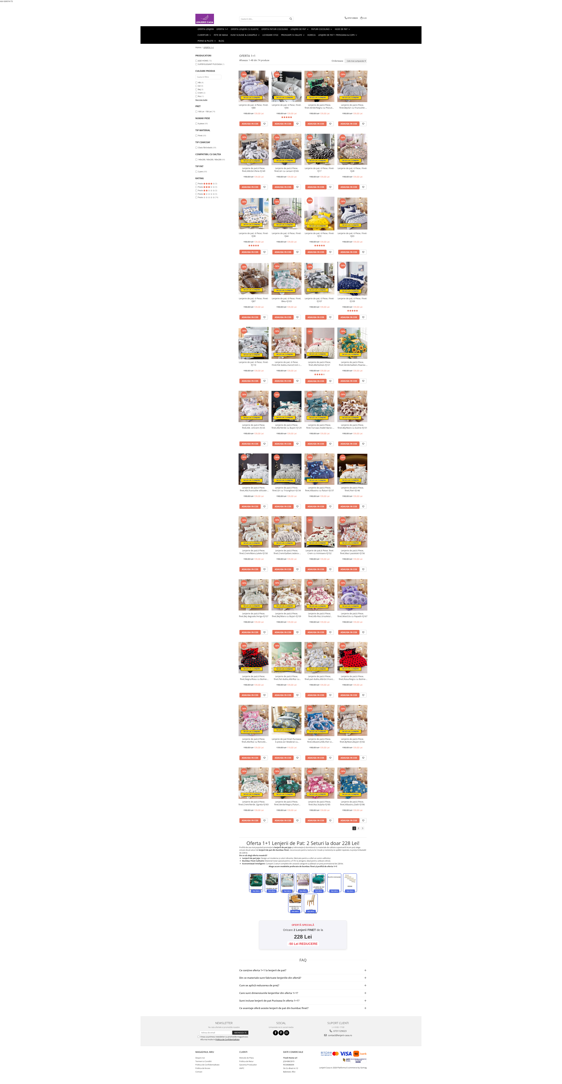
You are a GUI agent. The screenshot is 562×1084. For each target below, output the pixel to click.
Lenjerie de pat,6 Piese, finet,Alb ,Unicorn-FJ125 (253, 426)
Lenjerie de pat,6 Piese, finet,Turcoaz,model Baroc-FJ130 (319, 426)
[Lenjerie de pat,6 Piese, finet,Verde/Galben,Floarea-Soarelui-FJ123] (352, 343)
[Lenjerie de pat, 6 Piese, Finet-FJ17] (319, 149)
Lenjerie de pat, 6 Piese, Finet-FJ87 (253, 300)
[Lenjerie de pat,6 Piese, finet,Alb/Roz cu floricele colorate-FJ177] (254, 720)
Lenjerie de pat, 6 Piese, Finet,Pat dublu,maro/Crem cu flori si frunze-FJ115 (286, 363)
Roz (199, 96)
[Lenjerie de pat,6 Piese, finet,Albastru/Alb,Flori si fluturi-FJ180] (319, 720)
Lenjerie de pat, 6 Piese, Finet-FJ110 (253, 363)
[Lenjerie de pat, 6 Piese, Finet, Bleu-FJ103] (286, 278)
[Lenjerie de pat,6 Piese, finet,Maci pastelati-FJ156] (352, 531)
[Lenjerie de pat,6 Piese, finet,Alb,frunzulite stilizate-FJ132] (254, 469)
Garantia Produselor (248, 1064)
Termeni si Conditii (203, 1061)
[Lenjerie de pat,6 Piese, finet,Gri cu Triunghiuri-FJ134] (286, 469)
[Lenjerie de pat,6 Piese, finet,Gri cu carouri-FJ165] (286, 149)
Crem (200, 92)
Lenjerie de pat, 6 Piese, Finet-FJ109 (352, 300)
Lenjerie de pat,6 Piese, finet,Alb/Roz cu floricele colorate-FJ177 (253, 740)
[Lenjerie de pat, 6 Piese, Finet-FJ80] (254, 86)
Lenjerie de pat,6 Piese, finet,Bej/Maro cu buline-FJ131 (352, 426)
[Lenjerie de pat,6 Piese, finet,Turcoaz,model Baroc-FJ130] (319, 406)
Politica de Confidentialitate (227, 1039)
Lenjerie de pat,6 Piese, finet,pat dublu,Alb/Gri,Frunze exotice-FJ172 (319, 677)
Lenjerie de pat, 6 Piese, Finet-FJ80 (253, 106)
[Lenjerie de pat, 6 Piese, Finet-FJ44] (286, 213)
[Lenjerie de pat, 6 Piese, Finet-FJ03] (352, 214)
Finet (200, 135)
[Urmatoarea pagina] (362, 828)
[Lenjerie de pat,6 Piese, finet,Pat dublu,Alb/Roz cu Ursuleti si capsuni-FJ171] (286, 657)
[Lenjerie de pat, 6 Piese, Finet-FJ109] (352, 279)
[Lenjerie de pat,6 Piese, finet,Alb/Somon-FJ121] (319, 343)
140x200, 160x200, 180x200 (209, 159)
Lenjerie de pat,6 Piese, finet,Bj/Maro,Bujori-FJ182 (352, 740)
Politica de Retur (246, 1061)
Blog (221, 40)
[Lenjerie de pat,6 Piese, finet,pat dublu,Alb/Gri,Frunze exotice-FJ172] (319, 657)
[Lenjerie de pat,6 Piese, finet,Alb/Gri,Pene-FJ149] (254, 149)
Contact (198, 1071)
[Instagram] (286, 1032)
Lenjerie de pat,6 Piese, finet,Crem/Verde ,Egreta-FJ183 (254, 803)
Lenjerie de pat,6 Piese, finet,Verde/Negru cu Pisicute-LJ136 (319, 106)
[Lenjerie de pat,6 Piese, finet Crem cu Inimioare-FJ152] (319, 531)
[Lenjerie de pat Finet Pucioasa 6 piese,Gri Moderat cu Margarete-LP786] (286, 720)
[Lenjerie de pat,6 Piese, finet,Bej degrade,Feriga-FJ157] (254, 595)
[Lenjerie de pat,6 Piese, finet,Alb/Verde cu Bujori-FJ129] (286, 406)
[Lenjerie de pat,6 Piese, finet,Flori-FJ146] (352, 469)
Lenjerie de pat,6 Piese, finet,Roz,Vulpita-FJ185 (319, 803)
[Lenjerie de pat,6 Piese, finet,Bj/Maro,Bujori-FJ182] (352, 720)
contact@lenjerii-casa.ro (339, 1035)
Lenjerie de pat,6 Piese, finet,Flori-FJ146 (352, 489)
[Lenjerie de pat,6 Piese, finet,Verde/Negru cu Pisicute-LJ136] (319, 86)
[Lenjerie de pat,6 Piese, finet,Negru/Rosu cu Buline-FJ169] (254, 657)
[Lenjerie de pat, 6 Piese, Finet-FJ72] (319, 213)
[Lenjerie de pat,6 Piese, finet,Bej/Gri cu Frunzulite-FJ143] (352, 86)
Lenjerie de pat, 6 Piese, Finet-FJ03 (352, 234)
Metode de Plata (246, 1057)
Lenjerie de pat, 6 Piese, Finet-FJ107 (319, 300)
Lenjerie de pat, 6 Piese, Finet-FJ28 (352, 169)
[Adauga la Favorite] (264, 123)
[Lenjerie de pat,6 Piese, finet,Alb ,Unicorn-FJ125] (254, 406)
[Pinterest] (281, 1032)
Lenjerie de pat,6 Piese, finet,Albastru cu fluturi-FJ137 (319, 489)
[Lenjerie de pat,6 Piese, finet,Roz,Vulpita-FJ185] (319, 783)
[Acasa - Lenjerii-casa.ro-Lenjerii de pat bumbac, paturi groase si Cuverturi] (210, 19)
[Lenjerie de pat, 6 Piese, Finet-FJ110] (254, 343)
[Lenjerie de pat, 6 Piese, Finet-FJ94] (286, 86)
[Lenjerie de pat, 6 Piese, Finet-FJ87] (254, 278)
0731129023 (340, 1031)
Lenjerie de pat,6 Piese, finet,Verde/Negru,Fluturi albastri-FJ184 (286, 803)
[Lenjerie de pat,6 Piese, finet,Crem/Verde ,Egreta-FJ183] (254, 783)
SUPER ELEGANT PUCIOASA (210, 64)
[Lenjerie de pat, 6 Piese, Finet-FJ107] (319, 278)
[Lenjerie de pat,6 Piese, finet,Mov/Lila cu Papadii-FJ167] (352, 595)
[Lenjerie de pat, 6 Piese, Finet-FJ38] (254, 213)
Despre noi (200, 1057)
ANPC (241, 1068)
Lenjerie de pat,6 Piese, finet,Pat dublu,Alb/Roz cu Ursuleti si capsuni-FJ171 (286, 677)
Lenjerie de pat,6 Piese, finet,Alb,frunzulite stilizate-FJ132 (253, 489)
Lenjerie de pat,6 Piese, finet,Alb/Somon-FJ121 (319, 363)
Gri (199, 86)
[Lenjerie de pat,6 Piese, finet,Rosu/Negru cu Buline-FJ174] (352, 657)
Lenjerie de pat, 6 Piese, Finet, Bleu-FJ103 (286, 300)
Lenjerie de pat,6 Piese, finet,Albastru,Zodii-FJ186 (352, 803)
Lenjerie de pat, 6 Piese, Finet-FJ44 (286, 234)
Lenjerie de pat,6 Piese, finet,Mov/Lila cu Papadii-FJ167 (352, 615)
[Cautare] (290, 18)
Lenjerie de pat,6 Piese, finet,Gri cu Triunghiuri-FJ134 (286, 489)
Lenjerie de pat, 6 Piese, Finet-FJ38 (253, 234)
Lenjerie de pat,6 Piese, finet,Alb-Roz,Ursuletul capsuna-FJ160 (319, 615)
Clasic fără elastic (205, 147)
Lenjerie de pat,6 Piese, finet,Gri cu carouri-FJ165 (286, 169)
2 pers (200, 171)
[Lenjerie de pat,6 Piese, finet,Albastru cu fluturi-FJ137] (319, 469)
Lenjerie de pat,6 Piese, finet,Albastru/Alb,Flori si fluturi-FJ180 (319, 740)
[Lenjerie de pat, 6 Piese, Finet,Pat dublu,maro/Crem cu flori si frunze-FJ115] (286, 343)
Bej (199, 89)
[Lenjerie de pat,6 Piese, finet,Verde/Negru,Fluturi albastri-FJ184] (286, 783)
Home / (199, 47)
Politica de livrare (202, 1068)
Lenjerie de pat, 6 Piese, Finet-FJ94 (286, 106)
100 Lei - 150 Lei (204, 111)
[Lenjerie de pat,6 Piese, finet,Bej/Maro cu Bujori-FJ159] (286, 594)
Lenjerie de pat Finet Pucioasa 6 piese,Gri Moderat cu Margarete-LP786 (286, 740)
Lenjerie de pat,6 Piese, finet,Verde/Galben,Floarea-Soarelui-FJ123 (352, 363)
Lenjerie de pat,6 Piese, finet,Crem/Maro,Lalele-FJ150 (253, 552)
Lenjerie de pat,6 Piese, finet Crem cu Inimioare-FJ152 (319, 552)
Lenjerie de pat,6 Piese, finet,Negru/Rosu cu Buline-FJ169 (253, 677)
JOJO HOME (203, 60)
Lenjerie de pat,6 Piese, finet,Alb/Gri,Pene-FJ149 (253, 169)
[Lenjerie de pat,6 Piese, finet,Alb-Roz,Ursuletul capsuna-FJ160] (319, 595)
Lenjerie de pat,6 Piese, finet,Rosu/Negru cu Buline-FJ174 (352, 677)
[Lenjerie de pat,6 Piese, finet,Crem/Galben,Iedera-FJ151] (286, 532)
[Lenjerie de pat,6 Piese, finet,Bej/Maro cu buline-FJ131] (352, 406)
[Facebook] (275, 1032)
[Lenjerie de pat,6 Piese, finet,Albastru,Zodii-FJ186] (352, 783)
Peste (200, 183)
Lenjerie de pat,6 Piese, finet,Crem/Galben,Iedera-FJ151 (286, 552)
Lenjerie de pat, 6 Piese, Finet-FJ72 (319, 234)
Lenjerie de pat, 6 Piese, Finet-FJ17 (319, 169)
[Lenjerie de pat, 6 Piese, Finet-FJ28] (352, 149)
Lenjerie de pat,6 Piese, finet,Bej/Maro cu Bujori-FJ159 (286, 615)
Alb (199, 82)
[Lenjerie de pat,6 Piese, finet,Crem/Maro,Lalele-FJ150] (254, 532)
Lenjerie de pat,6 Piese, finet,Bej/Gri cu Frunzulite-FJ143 (352, 106)
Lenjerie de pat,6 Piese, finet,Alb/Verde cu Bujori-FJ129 (286, 426)
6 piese (201, 123)
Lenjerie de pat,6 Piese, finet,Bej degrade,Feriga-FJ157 (253, 615)
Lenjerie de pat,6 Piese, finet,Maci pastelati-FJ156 (352, 552)
